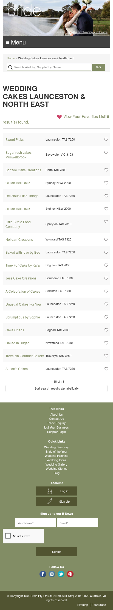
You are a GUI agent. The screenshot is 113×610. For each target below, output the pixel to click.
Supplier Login (56, 431)
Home (11, 58)
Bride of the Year (56, 451)
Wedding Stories (56, 468)
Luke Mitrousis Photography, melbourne (87, 31)
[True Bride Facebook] (42, 573)
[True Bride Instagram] (52, 573)
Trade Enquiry (56, 423)
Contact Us (56, 418)
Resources (98, 604)
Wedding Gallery (56, 464)
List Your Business (56, 427)
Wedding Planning (56, 455)
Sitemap (82, 604)
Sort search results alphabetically (57, 388)
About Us (56, 414)
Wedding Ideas (56, 460)
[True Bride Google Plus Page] (70, 573)
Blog (57, 473)
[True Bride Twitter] (61, 573)
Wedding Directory (56, 447)
